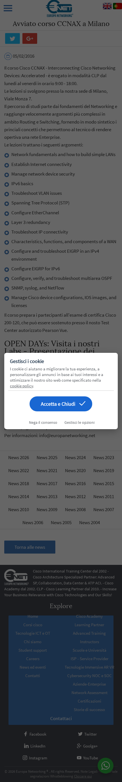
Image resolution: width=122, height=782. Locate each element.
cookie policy (21, 385)
